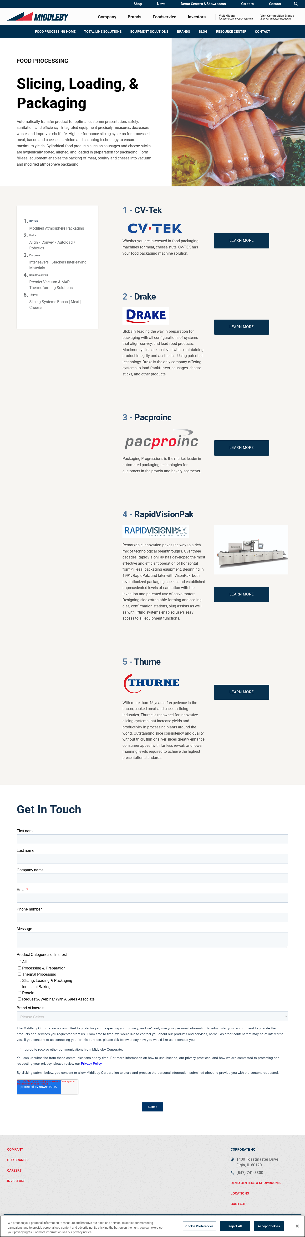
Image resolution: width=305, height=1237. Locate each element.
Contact (275, 4)
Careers (247, 4)
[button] (296, 3)
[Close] (297, 1226)
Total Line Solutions (103, 31)
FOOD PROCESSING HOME (55, 31)
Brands (134, 16)
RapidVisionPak (38, 275)
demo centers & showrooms (256, 1183)
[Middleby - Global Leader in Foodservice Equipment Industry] (38, 16)
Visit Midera (236, 17)
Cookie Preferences (199, 1226)
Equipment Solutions (149, 31)
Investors (197, 16)
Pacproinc (35, 255)
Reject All (235, 1226)
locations (240, 1193)
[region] (152, 1226)
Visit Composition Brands (277, 17)
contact (238, 1204)
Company (107, 16)
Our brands (17, 1160)
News (161, 4)
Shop (138, 4)
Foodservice (164, 16)
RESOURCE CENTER (231, 31)
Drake (32, 235)
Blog (203, 31)
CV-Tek (33, 221)
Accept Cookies (269, 1226)
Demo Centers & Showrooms (203, 4)
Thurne (33, 294)
